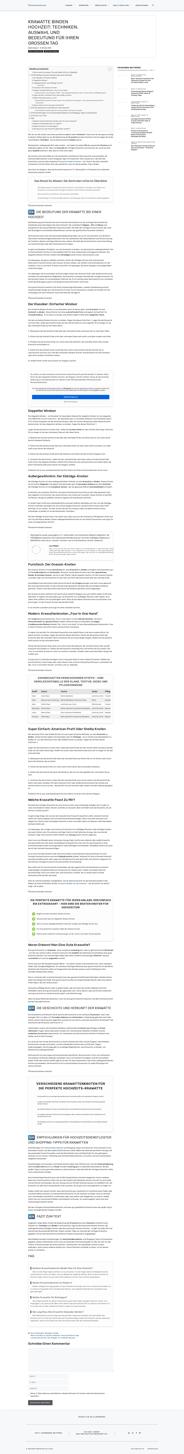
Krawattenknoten (49, 419)
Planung (68, 5)
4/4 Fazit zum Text (39, 116)
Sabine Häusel (33, 48)
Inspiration (83, 5)
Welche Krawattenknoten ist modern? (47, 124)
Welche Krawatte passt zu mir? (45, 98)
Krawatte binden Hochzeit (70, 161)
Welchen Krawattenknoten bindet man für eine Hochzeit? (55, 121)
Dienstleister (100, 5)
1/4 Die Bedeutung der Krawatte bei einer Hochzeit (51, 75)
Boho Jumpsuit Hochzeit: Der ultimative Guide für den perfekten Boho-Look (142, 80)
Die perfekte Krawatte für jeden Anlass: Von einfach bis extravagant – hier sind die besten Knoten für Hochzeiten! (69, 102)
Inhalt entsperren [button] (71, 397)
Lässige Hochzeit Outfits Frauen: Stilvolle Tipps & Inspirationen (141, 121)
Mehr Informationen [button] (71, 402)
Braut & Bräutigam (121, 5)
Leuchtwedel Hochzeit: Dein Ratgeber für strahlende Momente (53, 1338)
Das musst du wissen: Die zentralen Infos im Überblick (55, 72)
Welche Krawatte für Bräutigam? (45, 126)
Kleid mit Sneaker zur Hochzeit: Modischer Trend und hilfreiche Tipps (55, 1335)
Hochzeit (66, 805)
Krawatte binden (46, 786)
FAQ (32, 118)
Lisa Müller (41, 85)
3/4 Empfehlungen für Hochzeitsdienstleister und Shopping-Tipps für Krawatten (64, 113)
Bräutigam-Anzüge (51, 51)
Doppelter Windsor (40, 80)
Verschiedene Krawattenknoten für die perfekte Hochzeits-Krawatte (59, 110)
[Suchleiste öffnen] (153, 5)
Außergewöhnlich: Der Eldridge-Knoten (48, 83)
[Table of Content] (110, 69)
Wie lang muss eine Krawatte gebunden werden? (51, 129)
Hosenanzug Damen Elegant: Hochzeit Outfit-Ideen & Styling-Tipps (142, 93)
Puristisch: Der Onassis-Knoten (45, 88)
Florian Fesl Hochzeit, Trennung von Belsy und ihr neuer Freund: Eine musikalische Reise (141, 133)
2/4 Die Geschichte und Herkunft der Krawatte (50, 108)
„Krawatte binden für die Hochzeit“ (73, 883)
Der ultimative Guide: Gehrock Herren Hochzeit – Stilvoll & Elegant (143, 148)
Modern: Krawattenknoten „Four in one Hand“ (50, 90)
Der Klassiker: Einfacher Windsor (45, 78)
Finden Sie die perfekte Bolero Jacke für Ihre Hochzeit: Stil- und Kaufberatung (143, 107)
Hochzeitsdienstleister (54, 1148)
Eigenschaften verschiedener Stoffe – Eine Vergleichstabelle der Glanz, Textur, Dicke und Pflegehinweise (71, 93)
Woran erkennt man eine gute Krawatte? (49, 105)
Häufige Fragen (142, 5)
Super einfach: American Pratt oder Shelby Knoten (52, 95)
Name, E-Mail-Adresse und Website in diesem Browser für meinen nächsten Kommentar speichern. (67, 1394)
